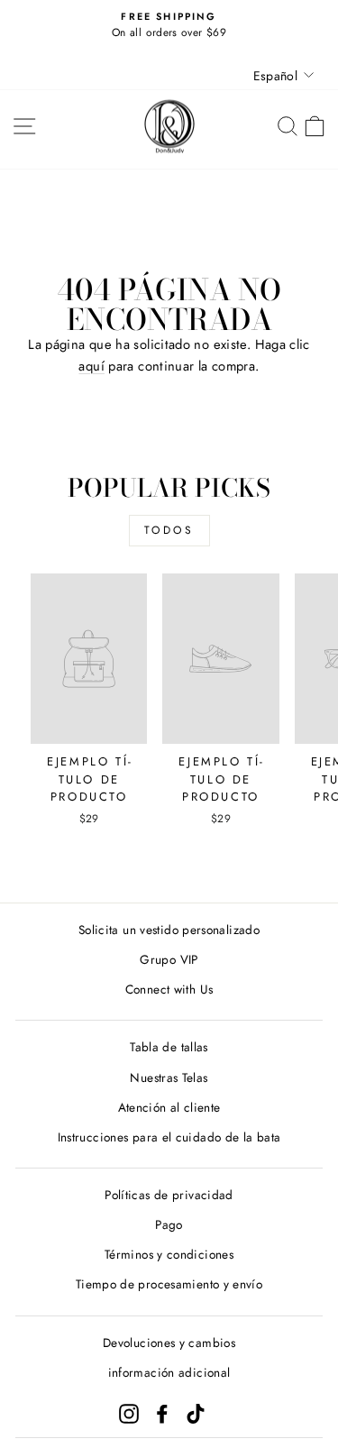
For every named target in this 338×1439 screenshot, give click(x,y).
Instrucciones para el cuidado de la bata (169, 1137)
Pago (168, 1224)
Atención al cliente (169, 1107)
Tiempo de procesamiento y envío (169, 1284)
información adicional (169, 1372)
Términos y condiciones (169, 1254)
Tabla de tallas (169, 1047)
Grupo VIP (168, 959)
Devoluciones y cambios (169, 1343)
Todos (169, 530)
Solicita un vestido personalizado (169, 930)
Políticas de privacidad (169, 1195)
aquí (91, 366)
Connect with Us (169, 989)
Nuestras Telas (168, 1077)
